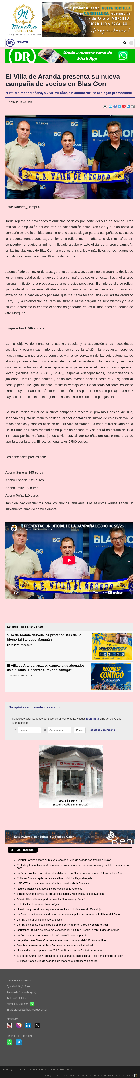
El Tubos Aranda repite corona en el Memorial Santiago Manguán (55, 878)
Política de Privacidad (26, 1069)
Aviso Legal (8, 1069)
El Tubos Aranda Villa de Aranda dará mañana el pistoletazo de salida (57, 961)
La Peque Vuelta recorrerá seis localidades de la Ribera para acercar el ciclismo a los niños (69, 873)
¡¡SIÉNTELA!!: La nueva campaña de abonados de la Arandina (53, 883)
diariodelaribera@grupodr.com (31, 1009)
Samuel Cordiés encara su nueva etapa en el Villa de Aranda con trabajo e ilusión (64, 860)
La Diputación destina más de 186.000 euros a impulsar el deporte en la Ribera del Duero (69, 914)
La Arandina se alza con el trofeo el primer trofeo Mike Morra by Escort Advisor (62, 924)
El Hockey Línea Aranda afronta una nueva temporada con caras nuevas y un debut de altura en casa (73, 866)
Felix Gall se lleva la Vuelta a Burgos (38, 904)
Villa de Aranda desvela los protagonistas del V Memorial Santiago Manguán (61, 893)
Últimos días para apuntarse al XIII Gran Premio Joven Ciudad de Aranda (59, 950)
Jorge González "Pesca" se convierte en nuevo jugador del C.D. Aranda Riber (62, 940)
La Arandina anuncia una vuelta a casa (39, 919)
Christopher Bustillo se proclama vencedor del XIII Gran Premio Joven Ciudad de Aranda (68, 930)
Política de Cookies (48, 1069)
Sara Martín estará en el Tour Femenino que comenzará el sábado (55, 945)
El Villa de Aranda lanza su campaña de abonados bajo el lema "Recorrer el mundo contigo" (70, 955)
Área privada (66, 1069)
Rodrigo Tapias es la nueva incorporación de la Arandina (49, 888)
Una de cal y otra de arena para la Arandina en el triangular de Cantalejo (59, 909)
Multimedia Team (112, 1075)
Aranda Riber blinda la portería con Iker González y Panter (51, 899)
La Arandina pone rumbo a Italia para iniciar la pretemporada (52, 935)
